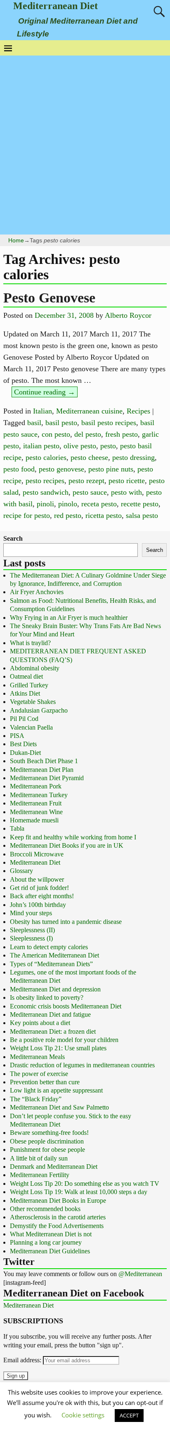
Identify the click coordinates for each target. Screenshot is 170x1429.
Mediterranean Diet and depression (55, 989)
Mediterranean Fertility (39, 1174)
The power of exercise (39, 1073)
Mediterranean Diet (55, 5)
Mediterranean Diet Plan (41, 769)
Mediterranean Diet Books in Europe (58, 1200)
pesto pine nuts (110, 469)
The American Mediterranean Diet (54, 955)
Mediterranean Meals (37, 1056)
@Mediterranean (140, 1273)
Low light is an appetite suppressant (56, 1090)
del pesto (87, 434)
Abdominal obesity (34, 668)
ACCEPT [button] (129, 1415)
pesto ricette (127, 480)
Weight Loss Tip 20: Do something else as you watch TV (84, 1183)
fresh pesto (121, 434)
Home (16, 240)
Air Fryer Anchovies (37, 591)
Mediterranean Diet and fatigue (50, 1014)
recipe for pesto (26, 515)
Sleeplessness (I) (31, 938)
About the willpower (37, 879)
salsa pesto (142, 515)
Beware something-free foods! (49, 1132)
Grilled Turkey (29, 685)
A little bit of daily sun (39, 1158)
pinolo (67, 504)
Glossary (21, 870)
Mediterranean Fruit (35, 803)
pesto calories (46, 457)
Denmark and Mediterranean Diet (53, 1166)
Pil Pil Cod (24, 718)
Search (13, 538)
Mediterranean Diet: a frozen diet (53, 1031)
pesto (108, 446)
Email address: (23, 1360)
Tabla (17, 828)
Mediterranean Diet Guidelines (50, 1251)
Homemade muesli (34, 820)
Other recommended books (45, 1208)
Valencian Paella (31, 727)
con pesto (56, 434)
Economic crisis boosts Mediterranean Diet (65, 1006)
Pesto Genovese (49, 297)
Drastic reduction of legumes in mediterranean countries (82, 1065)
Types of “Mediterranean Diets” (51, 963)
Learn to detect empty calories (49, 946)
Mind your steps (31, 912)
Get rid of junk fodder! (39, 887)
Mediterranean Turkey (39, 794)
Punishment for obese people (47, 1149)
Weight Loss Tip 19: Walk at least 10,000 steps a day (78, 1191)
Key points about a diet (40, 1022)
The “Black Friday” (35, 1099)
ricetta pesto (103, 515)
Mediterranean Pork (35, 786)
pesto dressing (133, 457)
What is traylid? (30, 642)
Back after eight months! (42, 895)
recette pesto (139, 504)
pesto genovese (61, 469)
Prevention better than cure (45, 1082)
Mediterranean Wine (36, 811)
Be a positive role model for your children (64, 1039)
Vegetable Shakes (33, 701)
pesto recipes (45, 480)
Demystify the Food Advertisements (57, 1225)
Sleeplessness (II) (32, 929)
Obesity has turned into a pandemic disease (66, 921)
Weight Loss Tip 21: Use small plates (58, 1048)
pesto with (126, 492)
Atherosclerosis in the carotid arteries (58, 1217)
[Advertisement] (85, 145)
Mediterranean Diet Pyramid (47, 777)
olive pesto (80, 446)
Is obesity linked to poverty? (46, 997)
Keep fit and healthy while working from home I (73, 837)
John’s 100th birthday (38, 904)
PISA (17, 735)
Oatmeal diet (26, 676)
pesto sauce (90, 492)
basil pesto (61, 422)
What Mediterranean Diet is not (51, 1234)
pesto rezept (86, 480)
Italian (42, 411)
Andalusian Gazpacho (39, 710)
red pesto (67, 515)
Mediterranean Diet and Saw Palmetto (59, 1107)
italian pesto (41, 446)
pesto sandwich (45, 492)
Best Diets (23, 743)
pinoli (45, 504)
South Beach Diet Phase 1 (44, 760)
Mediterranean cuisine (89, 411)
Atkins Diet (25, 693)
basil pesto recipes (108, 422)
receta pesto (99, 504)
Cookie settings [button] (82, 1415)
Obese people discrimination (47, 1141)
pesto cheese (89, 457)
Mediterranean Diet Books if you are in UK (66, 845)
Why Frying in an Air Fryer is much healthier (69, 617)
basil (34, 422)
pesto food (19, 469)
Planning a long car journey (46, 1242)
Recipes (138, 411)
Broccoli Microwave (37, 854)
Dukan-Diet (25, 752)
